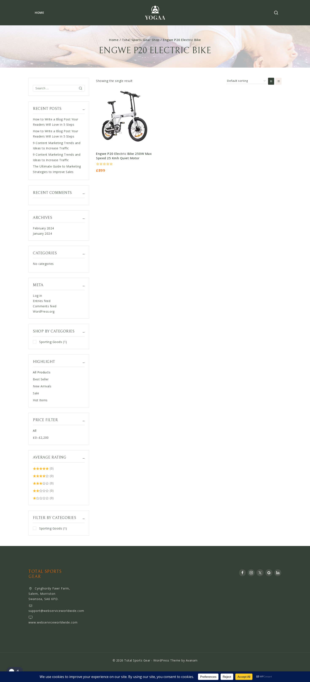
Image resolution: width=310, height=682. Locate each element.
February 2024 (43, 228)
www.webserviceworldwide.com (53, 622)
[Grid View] (271, 81)
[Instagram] (251, 572)
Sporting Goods (53, 342)
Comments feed (45, 306)
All (34, 431)
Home (39, 13)
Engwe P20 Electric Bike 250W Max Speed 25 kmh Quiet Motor (124, 155)
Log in (37, 296)
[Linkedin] (277, 572)
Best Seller (41, 379)
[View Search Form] (276, 12)
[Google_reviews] (268, 572)
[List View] (278, 81)
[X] (260, 572)
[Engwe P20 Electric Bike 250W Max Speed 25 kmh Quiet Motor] (125, 119)
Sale (36, 393)
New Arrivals (42, 386)
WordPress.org (44, 311)
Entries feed (41, 301)
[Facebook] (242, 572)
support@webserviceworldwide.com (56, 611)
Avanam (192, 660)
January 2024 (42, 233)
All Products (41, 372)
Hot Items (40, 400)
